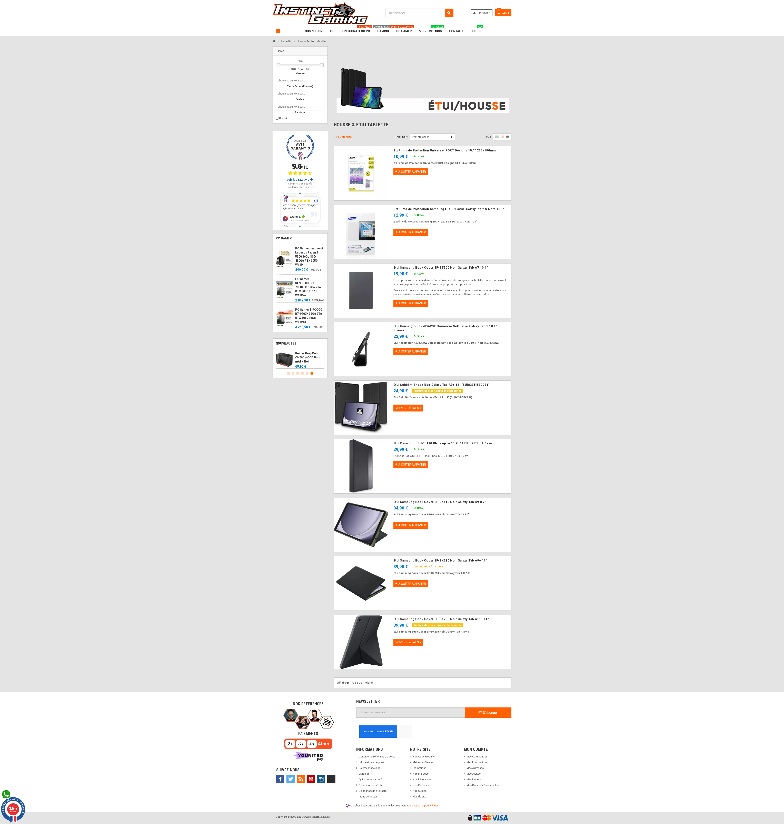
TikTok (331, 779)
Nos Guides (420, 790)
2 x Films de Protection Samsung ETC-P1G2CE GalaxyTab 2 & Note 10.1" (448, 209)
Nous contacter (368, 796)
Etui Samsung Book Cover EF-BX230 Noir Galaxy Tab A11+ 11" (441, 619)
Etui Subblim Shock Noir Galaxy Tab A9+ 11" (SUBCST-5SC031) (441, 385)
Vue (488, 136)
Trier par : (401, 136)
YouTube (311, 779)
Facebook (280, 779)
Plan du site (419, 796)
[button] (300, 51)
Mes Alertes (474, 773)
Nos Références (422, 779)
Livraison (364, 773)
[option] (300, 360)
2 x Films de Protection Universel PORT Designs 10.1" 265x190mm (444, 150)
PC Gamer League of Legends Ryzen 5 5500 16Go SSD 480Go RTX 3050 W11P (309, 256)
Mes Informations (477, 762)
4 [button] (302, 373)
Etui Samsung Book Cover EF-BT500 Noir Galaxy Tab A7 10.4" (440, 267)
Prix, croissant (420, 136)
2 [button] (293, 373)
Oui (283, 118)
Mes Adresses (475, 768)
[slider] (278, 65)
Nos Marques (421, 773)
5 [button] (307, 373)
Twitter (290, 779)
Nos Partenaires (422, 785)
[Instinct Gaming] (320, 12)
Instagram (321, 779)
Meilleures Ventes (423, 762)
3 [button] (297, 373)
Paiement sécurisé (369, 768)
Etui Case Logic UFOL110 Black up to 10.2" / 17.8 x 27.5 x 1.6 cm (442, 443)
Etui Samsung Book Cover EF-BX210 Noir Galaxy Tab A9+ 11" (440, 560)
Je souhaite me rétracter (373, 790)
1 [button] (288, 373)
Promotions (419, 768)
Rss (301, 779)
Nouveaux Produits (424, 756)
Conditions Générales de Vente (377, 756)
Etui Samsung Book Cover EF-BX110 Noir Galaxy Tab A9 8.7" (439, 502)
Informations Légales (371, 762)
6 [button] (312, 373)
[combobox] (292, 80)
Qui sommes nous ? (370, 779)
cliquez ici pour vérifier (425, 805)
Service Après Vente (371, 785)
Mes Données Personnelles (483, 785)
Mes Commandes (477, 756)
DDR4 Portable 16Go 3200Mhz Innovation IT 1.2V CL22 (309, 357)
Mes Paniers (474, 779)
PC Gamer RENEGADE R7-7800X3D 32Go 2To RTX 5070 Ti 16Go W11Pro (308, 287)
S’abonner (490, 713)
